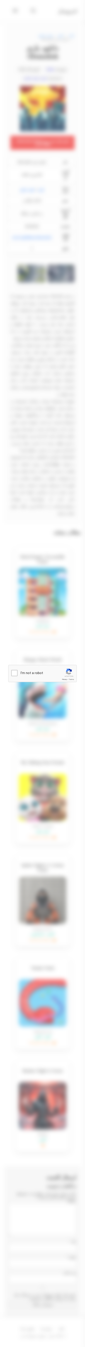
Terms (71, 679)
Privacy (64, 679)
